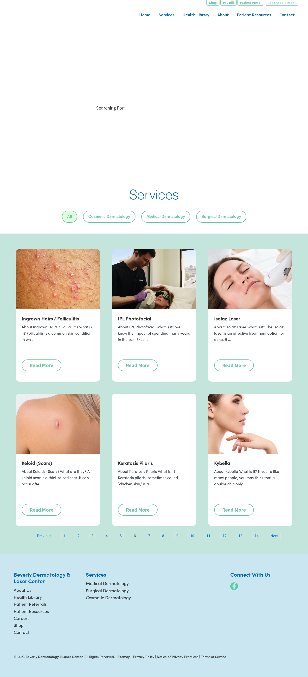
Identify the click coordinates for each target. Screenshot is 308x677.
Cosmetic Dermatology (109, 217)
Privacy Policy (143, 656)
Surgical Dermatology (221, 217)
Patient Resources (31, 611)
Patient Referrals (30, 604)
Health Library (28, 597)
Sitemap (123, 656)
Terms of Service (213, 656)
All (69, 217)
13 (240, 535)
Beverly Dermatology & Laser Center (28, 20)
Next (274, 535)
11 (208, 535)
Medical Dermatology (166, 217)
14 (256, 535)
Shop (19, 625)
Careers (21, 618)
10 (192, 535)
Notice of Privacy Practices (177, 656)
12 (224, 535)
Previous (44, 535)
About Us (22, 590)
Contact (21, 632)
